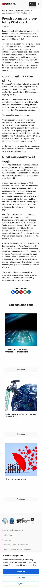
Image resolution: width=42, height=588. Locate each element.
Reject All (21, 584)
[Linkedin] (29, 292)
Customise (21, 578)
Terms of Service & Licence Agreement (16, 550)
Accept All (21, 572)
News (11, 10)
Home (4, 10)
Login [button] (32, 4)
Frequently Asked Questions (12, 530)
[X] (17, 292)
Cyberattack (20, 10)
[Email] (25, 292)
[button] (38, 4)
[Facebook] (13, 292)
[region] (21, 570)
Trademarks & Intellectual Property (15, 545)
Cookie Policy (7, 535)
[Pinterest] (21, 292)
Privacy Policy (7, 540)
